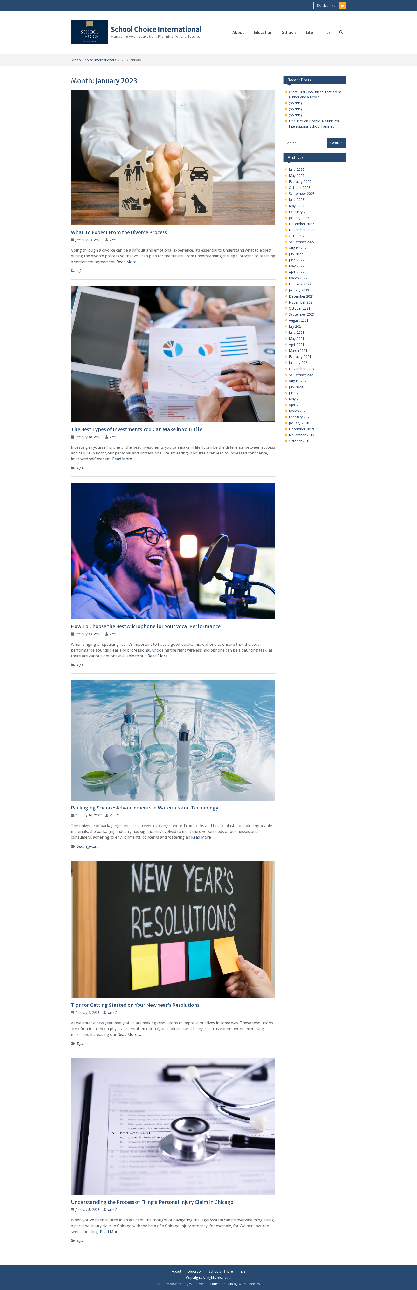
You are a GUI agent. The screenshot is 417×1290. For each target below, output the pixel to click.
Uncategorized (87, 846)
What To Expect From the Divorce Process (119, 232)
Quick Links (326, 5)
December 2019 (301, 429)
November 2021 (301, 302)
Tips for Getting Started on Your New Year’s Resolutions (135, 1005)
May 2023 (296, 205)
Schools (289, 32)
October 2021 (299, 308)
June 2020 (296, 392)
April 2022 (296, 272)
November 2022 (301, 229)
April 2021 (296, 344)
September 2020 (302, 374)
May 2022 (296, 266)
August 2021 (298, 320)
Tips (327, 32)
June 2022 (296, 260)
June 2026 (296, 169)
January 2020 (299, 423)
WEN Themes (249, 1284)
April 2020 (296, 405)
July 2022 (296, 254)
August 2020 (298, 380)
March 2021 (298, 350)
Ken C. (114, 239)
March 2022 (298, 278)
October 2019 (299, 441)
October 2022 (299, 236)
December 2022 (301, 223)
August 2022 (298, 248)
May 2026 (296, 175)
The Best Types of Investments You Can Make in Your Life (136, 429)
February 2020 (300, 417)
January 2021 (299, 362)
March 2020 (298, 411)
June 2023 (296, 199)
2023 (121, 60)
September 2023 (302, 193)
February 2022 (300, 284)
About (238, 32)
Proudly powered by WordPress (181, 1284)
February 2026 (300, 181)
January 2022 (299, 290)
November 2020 (301, 368)
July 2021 (296, 326)
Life (309, 32)
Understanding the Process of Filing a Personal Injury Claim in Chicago (152, 1202)
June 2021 (296, 332)
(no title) (295, 103)
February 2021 (300, 356)
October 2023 (299, 187)
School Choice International (156, 29)
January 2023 (299, 217)
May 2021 (296, 338)
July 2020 (296, 386)
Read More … (128, 261)
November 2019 (301, 435)
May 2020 (296, 399)
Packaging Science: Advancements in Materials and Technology (144, 808)
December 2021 (301, 296)
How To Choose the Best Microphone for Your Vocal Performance (146, 626)
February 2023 (300, 211)
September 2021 (302, 314)
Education (263, 32)
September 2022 (302, 242)
